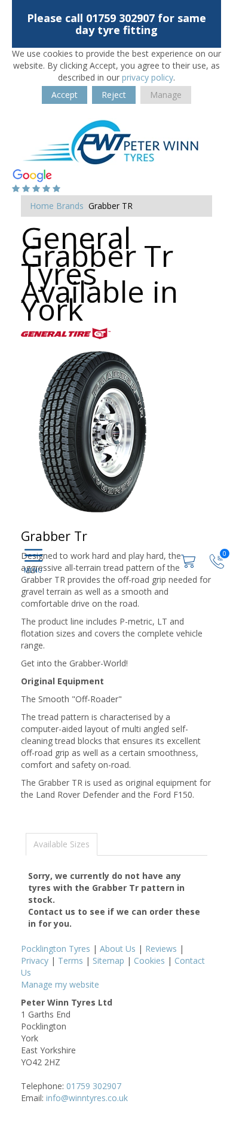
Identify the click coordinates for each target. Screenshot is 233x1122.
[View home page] (110, 141)
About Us (118, 948)
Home (42, 205)
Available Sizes (61, 844)
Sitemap (108, 960)
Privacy (34, 960)
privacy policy (147, 77)
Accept (64, 94)
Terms (70, 960)
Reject (114, 94)
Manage (166, 94)
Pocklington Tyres (55, 948)
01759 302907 (93, 1086)
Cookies (149, 960)
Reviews (161, 948)
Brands (70, 205)
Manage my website (60, 984)
